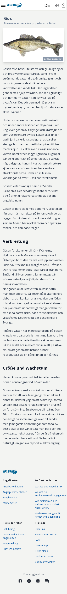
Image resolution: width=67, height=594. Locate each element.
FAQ (37, 540)
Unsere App (41, 545)
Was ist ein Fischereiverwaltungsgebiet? (50, 493)
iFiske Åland (41, 551)
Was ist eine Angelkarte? (48, 486)
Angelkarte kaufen (13, 486)
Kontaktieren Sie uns (46, 534)
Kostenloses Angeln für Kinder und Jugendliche (48, 515)
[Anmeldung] (63, 6)
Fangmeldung (10, 543)
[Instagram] (29, 581)
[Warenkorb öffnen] (57, 5)
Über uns (40, 529)
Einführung (9, 529)
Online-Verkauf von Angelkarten (13, 536)
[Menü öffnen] (3, 5)
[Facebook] (20, 581)
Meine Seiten (10, 503)
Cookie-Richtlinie (44, 556)
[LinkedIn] (38, 581)
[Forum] (46, 581)
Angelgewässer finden (15, 492)
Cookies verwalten (45, 562)
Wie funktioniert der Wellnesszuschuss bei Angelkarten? (47, 504)
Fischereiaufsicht (12, 548)
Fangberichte (10, 497)
